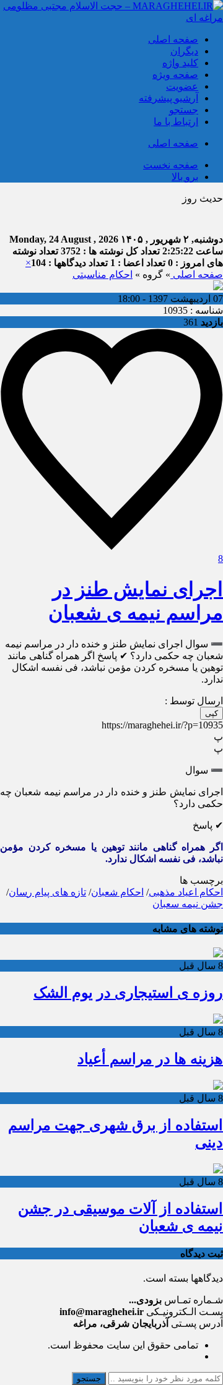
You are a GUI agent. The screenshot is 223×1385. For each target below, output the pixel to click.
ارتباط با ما (176, 121)
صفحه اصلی (173, 39)
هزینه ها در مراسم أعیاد (150, 1059)
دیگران (184, 51)
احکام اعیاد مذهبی (186, 892)
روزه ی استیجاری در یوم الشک (128, 993)
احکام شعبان (117, 892)
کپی (211, 713)
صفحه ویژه (175, 74)
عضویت (182, 86)
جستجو (183, 110)
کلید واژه (180, 63)
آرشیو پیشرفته (168, 98)
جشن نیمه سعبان (187, 904)
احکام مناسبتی (102, 274)
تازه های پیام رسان (47, 892)
